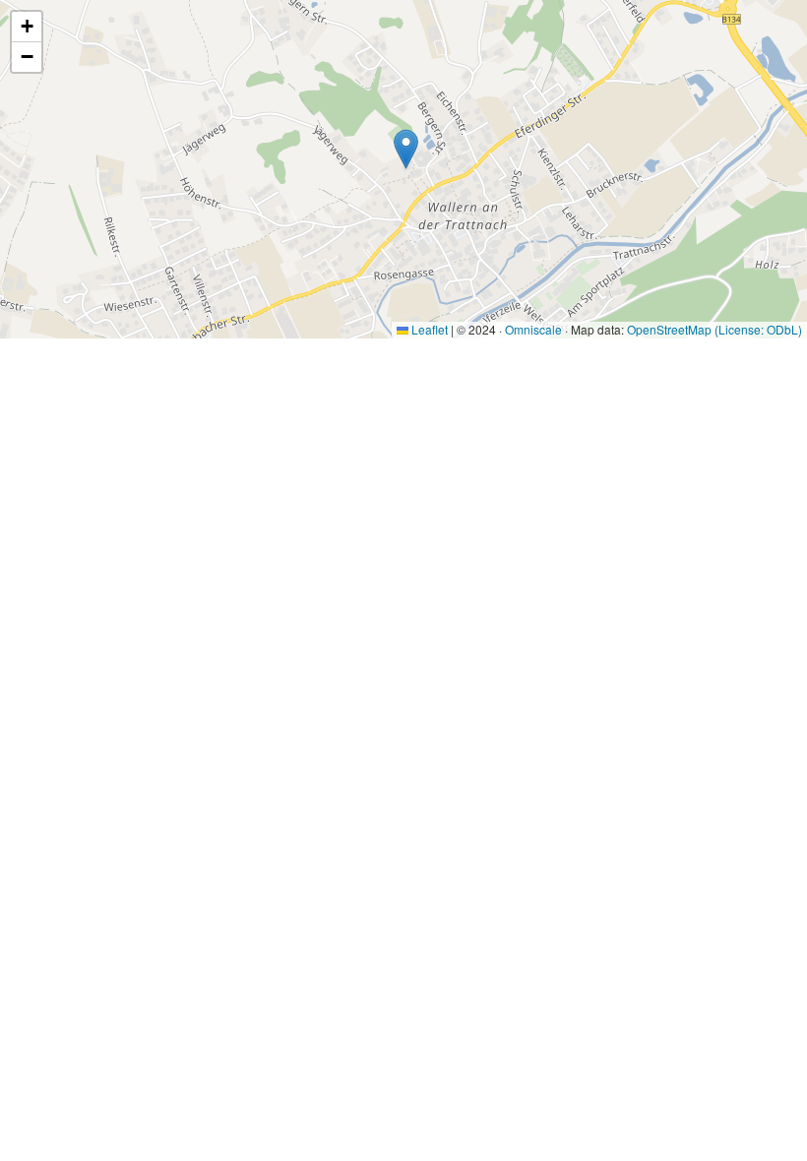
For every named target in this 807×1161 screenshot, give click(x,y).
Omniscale (533, 329)
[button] (406, 149)
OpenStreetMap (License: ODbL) (714, 329)
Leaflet (428, 329)
